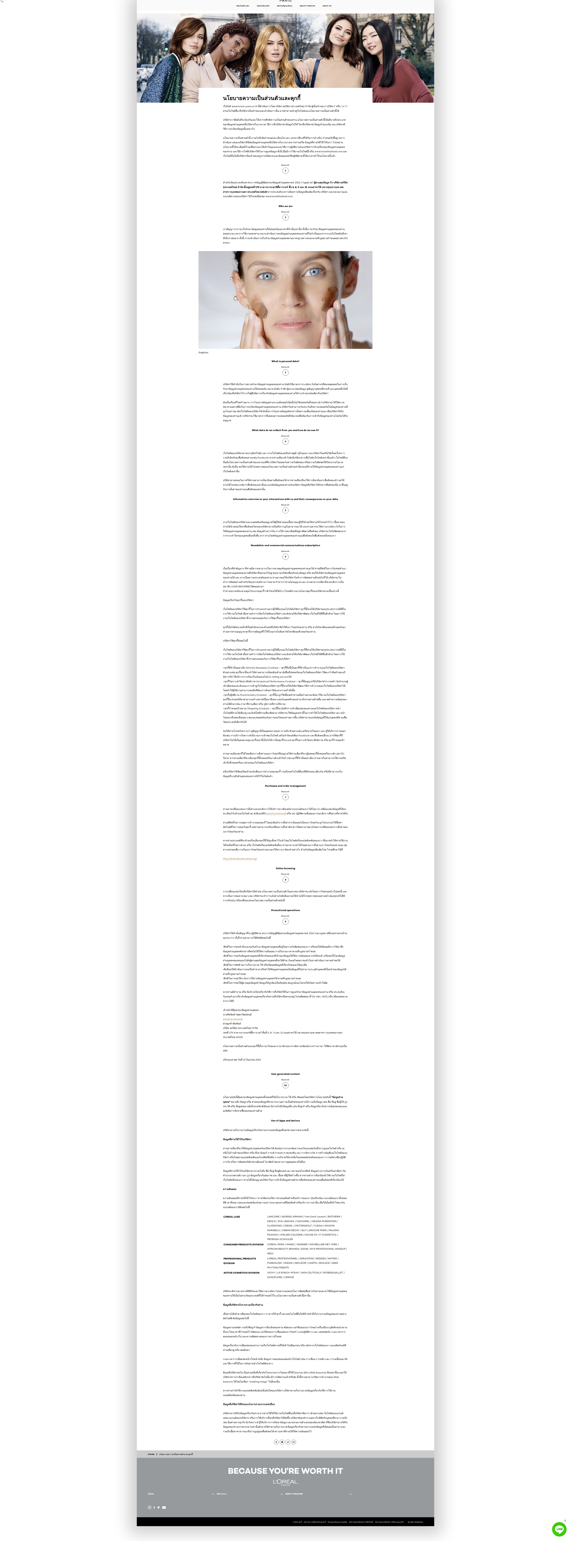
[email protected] (276, 813)
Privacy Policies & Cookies (337, 1522)
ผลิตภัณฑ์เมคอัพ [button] (263, 6)
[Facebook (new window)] (154, 1507)
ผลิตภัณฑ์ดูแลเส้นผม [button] (284, 6)
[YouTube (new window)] (164, 1507)
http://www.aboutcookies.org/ (240, 858)
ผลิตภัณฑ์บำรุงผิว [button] (243, 6)
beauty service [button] (307, 6)
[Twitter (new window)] (158, 1507)
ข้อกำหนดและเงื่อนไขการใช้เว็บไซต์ (361, 1522)
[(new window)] (149, 1507)
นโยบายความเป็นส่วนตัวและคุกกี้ (315, 1522)
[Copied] (288, 1442)
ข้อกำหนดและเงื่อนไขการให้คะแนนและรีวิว (389, 1522)
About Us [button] (327, 6)
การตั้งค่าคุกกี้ (297, 1522)
